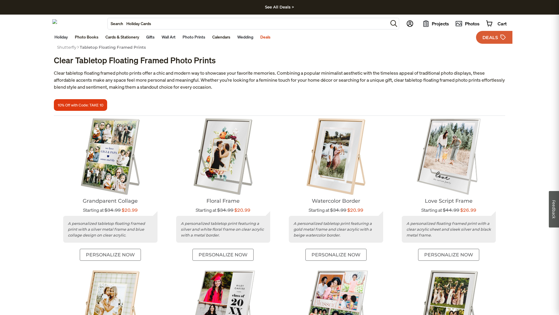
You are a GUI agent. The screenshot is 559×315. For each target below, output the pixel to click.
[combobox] (247, 23)
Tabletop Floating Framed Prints (113, 47)
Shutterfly (66, 47)
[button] (394, 23)
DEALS (490, 37)
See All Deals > (279, 7)
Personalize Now (110, 255)
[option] (66, 47)
